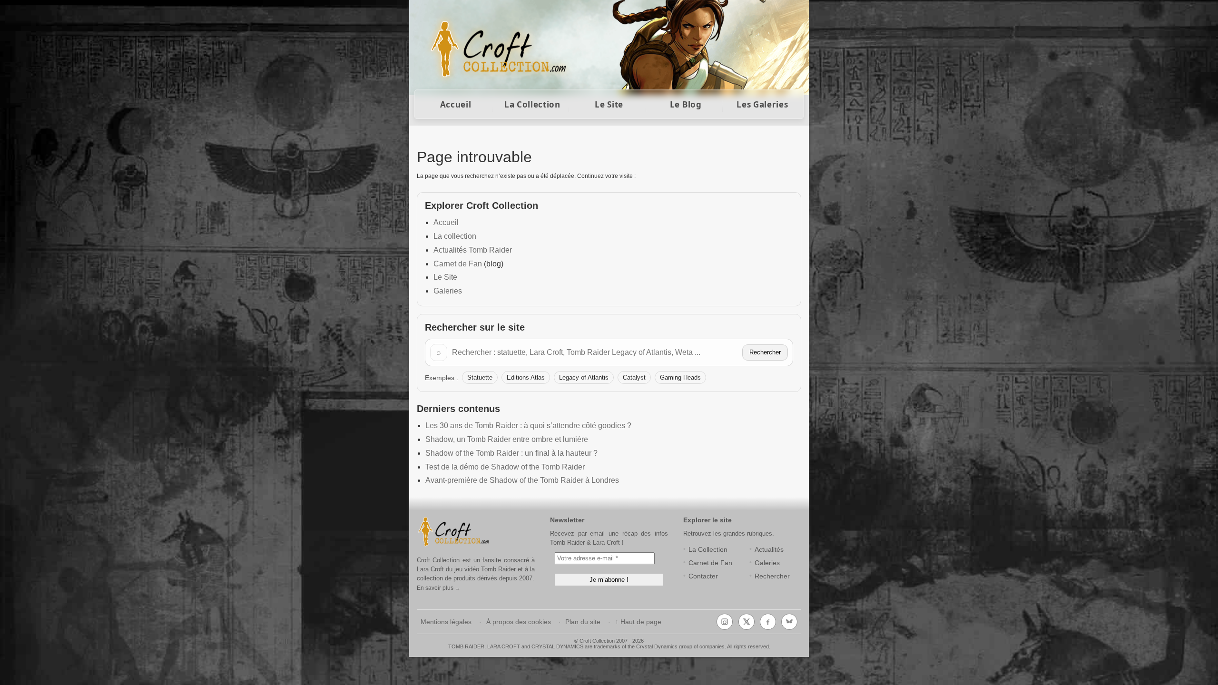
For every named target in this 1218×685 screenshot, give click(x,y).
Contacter (703, 576)
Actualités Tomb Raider (472, 250)
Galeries (447, 291)
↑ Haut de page (638, 622)
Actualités (769, 549)
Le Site (609, 104)
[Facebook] (768, 622)
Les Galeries (762, 104)
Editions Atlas (526, 377)
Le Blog (686, 104)
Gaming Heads (680, 377)
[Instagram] (725, 622)
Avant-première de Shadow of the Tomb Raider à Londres (522, 480)
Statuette (479, 377)
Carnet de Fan (457, 264)
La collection (454, 236)
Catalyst (634, 377)
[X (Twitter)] (746, 622)
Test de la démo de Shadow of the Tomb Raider (505, 467)
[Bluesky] (789, 622)
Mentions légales (446, 622)
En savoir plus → (439, 588)
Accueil (455, 104)
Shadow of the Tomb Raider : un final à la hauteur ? (511, 453)
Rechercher (765, 352)
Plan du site (582, 622)
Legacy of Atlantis (584, 377)
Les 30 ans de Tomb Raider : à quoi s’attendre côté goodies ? (528, 425)
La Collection (532, 104)
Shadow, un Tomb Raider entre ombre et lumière (506, 439)
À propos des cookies (518, 622)
